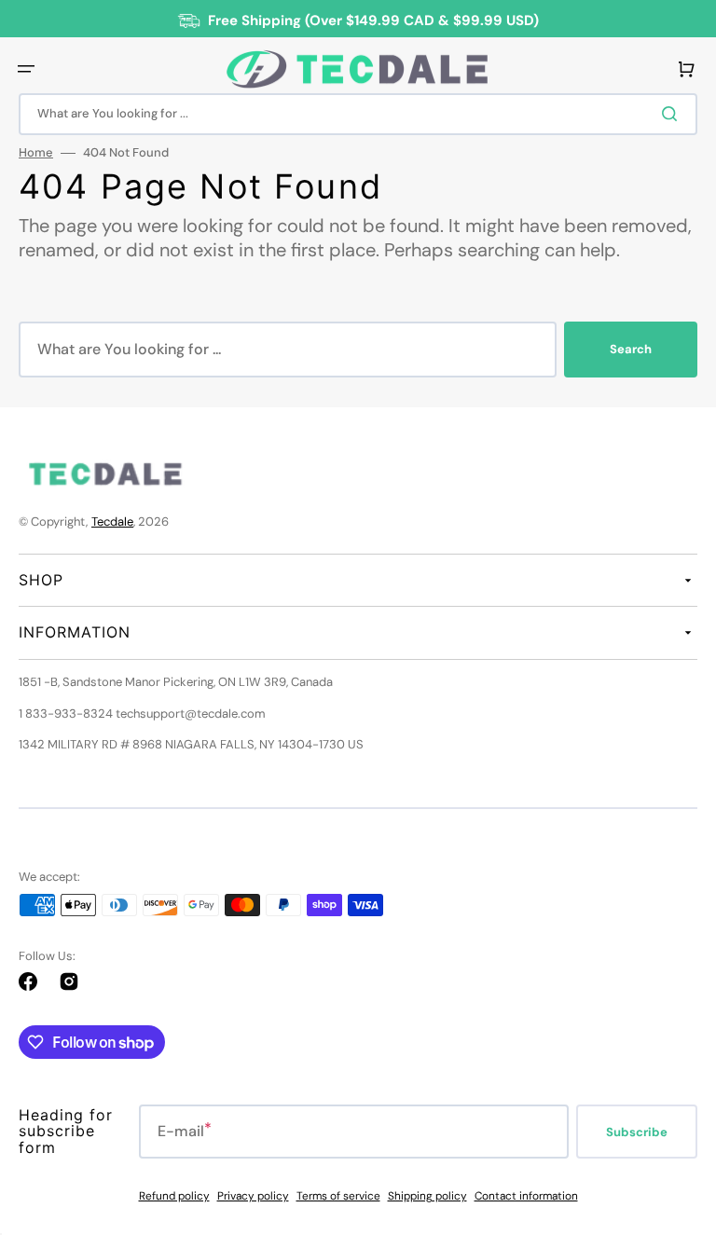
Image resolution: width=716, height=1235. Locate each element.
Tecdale (112, 521)
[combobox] (358, 114)
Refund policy (174, 1195)
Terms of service (338, 1195)
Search (631, 349)
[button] (26, 68)
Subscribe (637, 1132)
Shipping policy (427, 1195)
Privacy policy (253, 1195)
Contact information (526, 1195)
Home (36, 152)
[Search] (673, 113)
